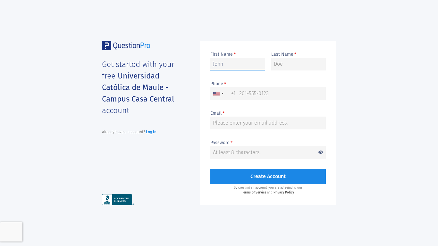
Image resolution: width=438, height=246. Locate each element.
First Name (223, 54)
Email (217, 113)
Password (266, 143)
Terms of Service (254, 192)
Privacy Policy (284, 192)
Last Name (283, 54)
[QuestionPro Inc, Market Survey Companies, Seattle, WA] (118, 199)
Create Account (268, 176)
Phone (218, 84)
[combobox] (223, 93)
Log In (151, 132)
